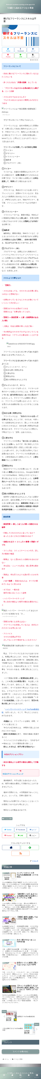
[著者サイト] (11, 847)
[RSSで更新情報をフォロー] (20, 853)
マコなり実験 (8, 818)
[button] (37, 536)
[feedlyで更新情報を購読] (30, 847)
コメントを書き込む (20, 1051)
